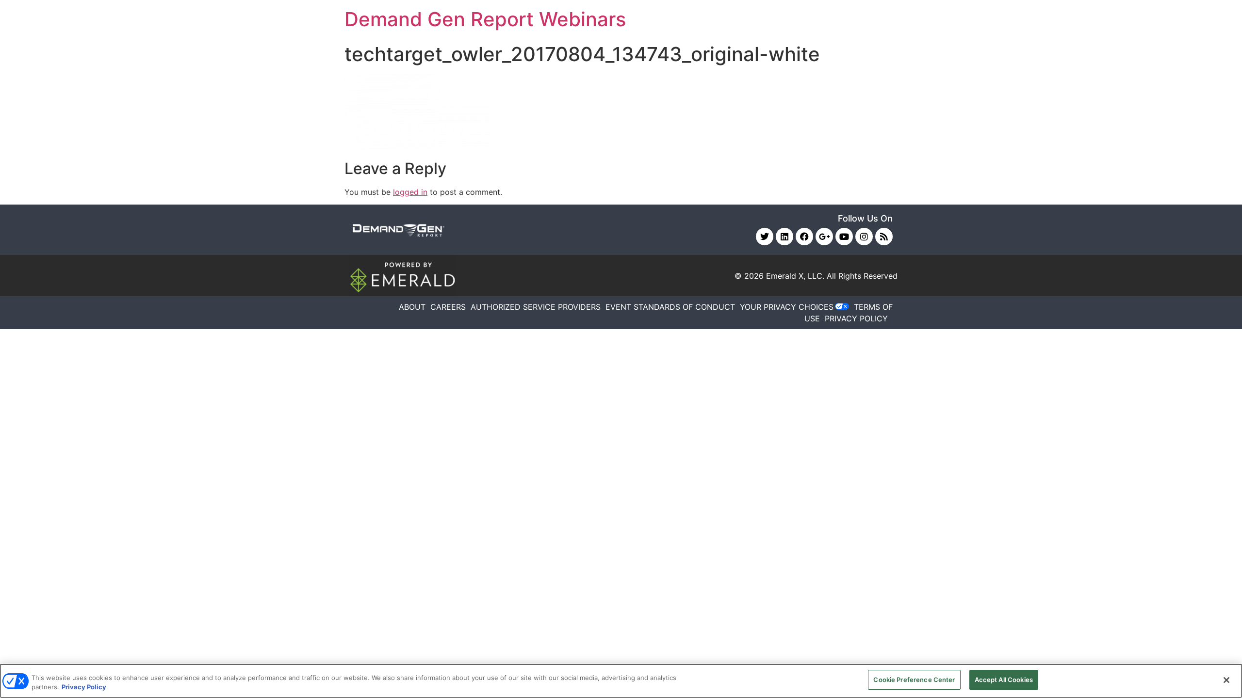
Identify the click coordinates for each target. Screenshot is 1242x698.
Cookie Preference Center (914, 679)
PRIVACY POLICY (856, 318)
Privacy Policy (84, 687)
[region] (621, 681)
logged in (410, 192)
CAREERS (448, 307)
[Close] (1226, 680)
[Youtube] (844, 236)
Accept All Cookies (1004, 679)
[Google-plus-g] (824, 236)
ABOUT (412, 307)
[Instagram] (864, 236)
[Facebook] (804, 236)
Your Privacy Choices (786, 307)
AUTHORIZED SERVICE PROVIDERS (536, 307)
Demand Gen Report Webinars (485, 19)
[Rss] (884, 236)
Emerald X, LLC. (795, 276)
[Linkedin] (784, 236)
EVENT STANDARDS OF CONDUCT (670, 307)
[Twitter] (764, 236)
